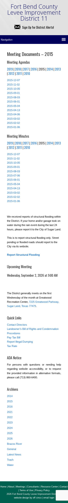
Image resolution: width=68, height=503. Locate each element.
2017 (26, 69)
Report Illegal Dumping (20, 341)
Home (3, 486)
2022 (10, 417)
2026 (10, 438)
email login (48, 497)
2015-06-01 (13, 101)
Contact (64, 486)
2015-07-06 (13, 175)
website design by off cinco (27, 497)
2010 (27, 73)
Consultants (33, 486)
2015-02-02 (13, 122)
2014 (50, 69)
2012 (11, 73)
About (11, 486)
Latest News (14, 454)
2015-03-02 (13, 118)
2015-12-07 (13, 80)
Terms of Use (26, 490)
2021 (10, 411)
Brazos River (14, 443)
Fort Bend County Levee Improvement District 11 (34, 12)
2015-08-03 (13, 97)
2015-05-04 (13, 105)
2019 (10, 69)
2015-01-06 (13, 127)
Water (10, 464)
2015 (10, 401)
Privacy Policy (42, 490)
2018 (18, 69)
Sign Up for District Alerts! (38, 27)
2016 (34, 69)
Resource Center (49, 486)
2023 (10, 422)
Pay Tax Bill (13, 337)
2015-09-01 (13, 92)
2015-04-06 (13, 114)
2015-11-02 (13, 84)
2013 (58, 69)
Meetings (20, 486)
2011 (19, 73)
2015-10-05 (13, 88)
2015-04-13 (13, 110)
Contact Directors (17, 324)
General (11, 449)
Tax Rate (12, 346)
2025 (10, 433)
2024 (10, 427)
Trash (10, 459)
